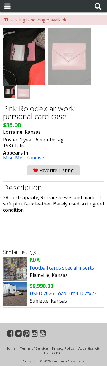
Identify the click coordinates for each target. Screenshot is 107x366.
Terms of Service (34, 348)
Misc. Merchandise (23, 157)
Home (11, 348)
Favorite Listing (56, 170)
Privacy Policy (63, 348)
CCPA (56, 353)
